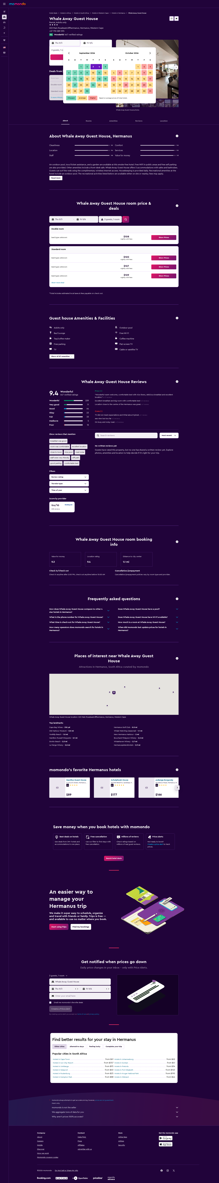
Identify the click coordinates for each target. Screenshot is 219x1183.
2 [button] (87, 67)
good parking (55, 463)
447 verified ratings (74, 35)
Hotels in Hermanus (118, 13)
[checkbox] (62, 507)
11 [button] (99, 73)
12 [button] (105, 73)
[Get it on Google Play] (165, 1138)
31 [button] (150, 91)
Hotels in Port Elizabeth (123, 1070)
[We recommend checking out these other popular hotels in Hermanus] (177, 770)
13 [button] (69, 79)
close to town (56, 452)
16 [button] (87, 79)
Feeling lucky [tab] (94, 1046)
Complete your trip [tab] (114, 1046)
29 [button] (81, 91)
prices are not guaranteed (104, 1100)
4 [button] (99, 67)
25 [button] (99, 85)
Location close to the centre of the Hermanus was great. (122, 404)
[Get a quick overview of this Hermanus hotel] (177, 136)
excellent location (79, 447)
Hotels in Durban (121, 1063)
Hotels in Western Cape (100, 13)
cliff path (75, 458)
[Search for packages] (4, 27)
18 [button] (99, 79)
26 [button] (105, 85)
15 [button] (81, 79)
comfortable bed (71, 463)
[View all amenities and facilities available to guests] (177, 318)
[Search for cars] (4, 22)
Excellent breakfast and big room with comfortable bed (122, 401)
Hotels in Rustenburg (61, 1073)
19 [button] (105, 79)
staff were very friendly (59, 458)
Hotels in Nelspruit (60, 1070)
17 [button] (93, 79)
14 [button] (75, 79)
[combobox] (82, 982)
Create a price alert (155, 844)
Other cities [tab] (59, 1046)
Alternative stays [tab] (77, 1046)
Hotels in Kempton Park (62, 1077)
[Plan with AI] (4, 33)
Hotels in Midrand (121, 1077)
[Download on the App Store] (165, 1144)
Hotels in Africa (65, 13)
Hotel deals (53, 13)
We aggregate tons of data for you (68, 1112)
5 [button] (105, 67)
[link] (114, 858)
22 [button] (81, 85)
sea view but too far (107, 418)
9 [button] (87, 73)
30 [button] (87, 91)
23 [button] (87, 85)
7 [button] (74, 73)
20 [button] (69, 85)
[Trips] (4, 40)
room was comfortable (59, 447)
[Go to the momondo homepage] (17, 4)
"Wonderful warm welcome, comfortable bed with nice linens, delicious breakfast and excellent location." (134, 396)
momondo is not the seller (64, 1108)
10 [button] (93, 73)
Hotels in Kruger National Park (126, 1073)
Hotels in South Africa (81, 13)
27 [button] (69, 91)
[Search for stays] (4, 17)
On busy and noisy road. (109, 422)
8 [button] (81, 73)
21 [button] (75, 85)
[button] (4, 4)
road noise (80, 452)
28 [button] (75, 91)
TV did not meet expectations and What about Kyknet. (121, 415)
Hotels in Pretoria (121, 1066)
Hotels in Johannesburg (123, 1059)
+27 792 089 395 (56, 31)
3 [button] (93, 67)
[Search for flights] (4, 11)
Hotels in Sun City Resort (63, 1063)
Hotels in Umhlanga (61, 1066)
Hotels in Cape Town (61, 1059)
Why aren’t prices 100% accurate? (67, 1117)
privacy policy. (94, 1014)
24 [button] (93, 85)
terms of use (81, 1014)
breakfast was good (58, 441)
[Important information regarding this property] (177, 542)
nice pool (68, 452)
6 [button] (68, 73)
